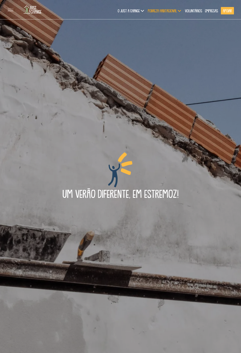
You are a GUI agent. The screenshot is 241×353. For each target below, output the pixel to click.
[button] (10, 9)
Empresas (211, 10)
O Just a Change (129, 10)
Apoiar (227, 10)
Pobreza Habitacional (162, 10)
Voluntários (193, 10)
